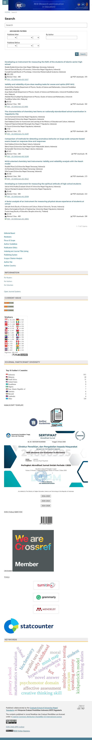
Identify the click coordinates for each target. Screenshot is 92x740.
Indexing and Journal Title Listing (16, 251)
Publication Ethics (10, 248)
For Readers (8, 278)
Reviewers (8, 237)
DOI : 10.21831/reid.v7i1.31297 (18, 134)
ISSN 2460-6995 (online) (15, 727)
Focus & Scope (9, 240)
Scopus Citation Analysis (13, 258)
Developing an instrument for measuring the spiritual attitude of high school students (43, 184)
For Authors (8, 281)
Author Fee (8, 262)
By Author (50, 35)
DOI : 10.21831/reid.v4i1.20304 (18, 196)
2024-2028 (46, 506)
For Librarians (8, 285)
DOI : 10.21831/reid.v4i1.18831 (18, 219)
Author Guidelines (10, 244)
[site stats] (9, 731)
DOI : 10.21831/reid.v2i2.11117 (17, 79)
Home (7, 12)
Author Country (10, 266)
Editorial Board (9, 233)
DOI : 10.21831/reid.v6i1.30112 (18, 179)
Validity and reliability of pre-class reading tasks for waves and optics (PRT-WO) (39, 84)
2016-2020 (46, 496)
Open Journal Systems (12, 291)
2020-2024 (46, 501)
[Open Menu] (4, 2)
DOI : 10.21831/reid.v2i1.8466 (17, 107)
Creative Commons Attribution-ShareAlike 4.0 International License (37, 717)
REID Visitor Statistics (22, 731)
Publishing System (10, 255)
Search (83, 54)
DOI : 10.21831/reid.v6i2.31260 (18, 156)
